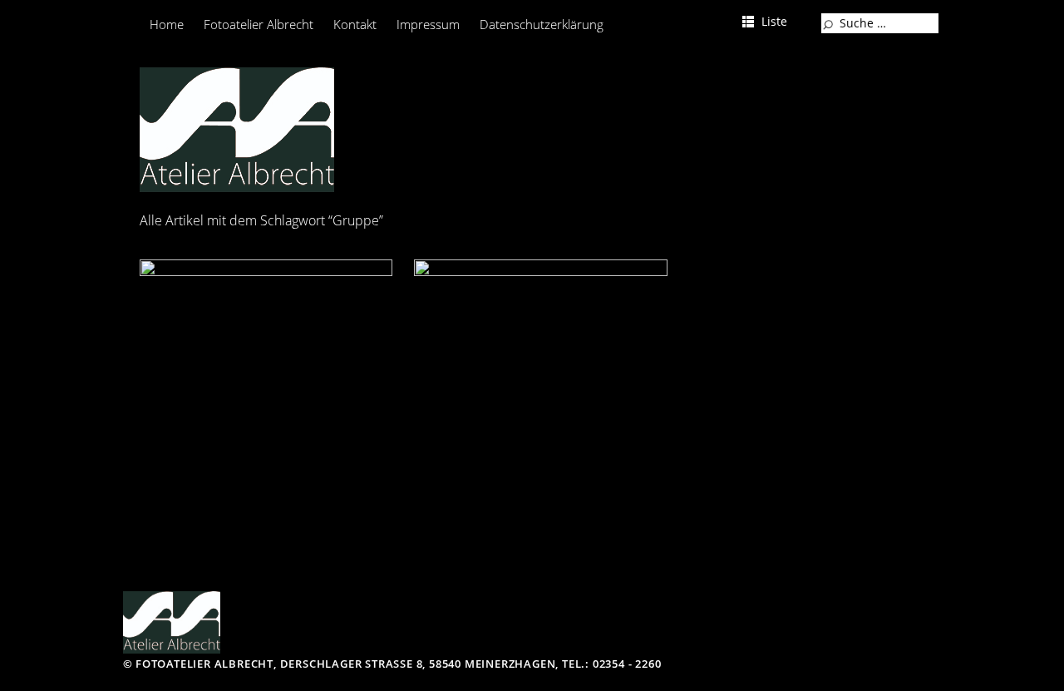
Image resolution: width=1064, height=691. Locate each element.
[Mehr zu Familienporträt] (266, 386)
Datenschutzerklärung (541, 24)
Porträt (462, 289)
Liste (774, 21)
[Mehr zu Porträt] (540, 386)
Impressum (428, 24)
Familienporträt (224, 289)
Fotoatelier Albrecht (258, 24)
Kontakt (355, 24)
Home (167, 24)
